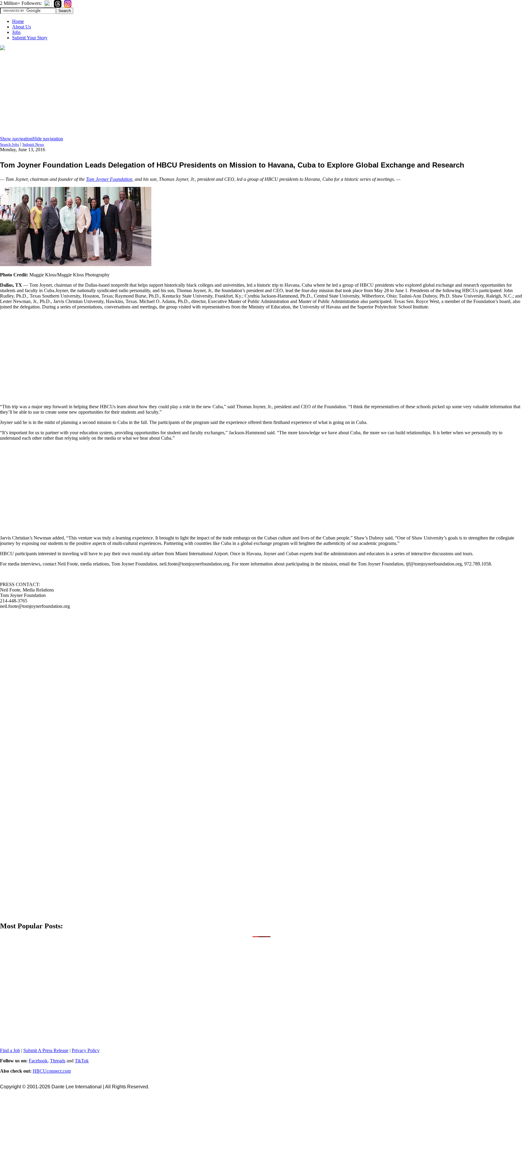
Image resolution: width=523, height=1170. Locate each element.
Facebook (38, 1060)
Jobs (16, 32)
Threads (57, 1060)
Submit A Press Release (45, 1050)
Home (18, 21)
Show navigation (16, 138)
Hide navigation (47, 138)
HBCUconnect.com (52, 1071)
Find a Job (10, 1050)
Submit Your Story (30, 37)
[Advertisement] (261, 93)
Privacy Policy (86, 1050)
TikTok (82, 1060)
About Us (21, 26)
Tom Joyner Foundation (109, 179)
